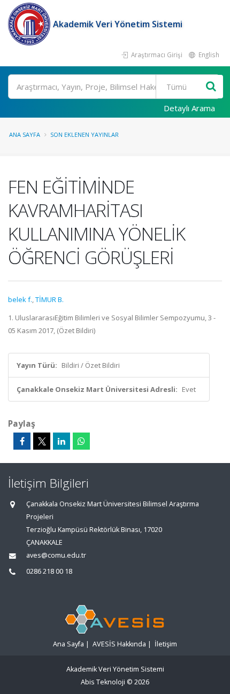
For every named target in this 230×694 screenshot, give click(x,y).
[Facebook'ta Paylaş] (21, 441)
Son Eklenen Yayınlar (84, 134)
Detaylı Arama (189, 108)
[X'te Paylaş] (41, 441)
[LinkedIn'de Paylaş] (61, 441)
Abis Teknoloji (103, 682)
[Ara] (211, 87)
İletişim (166, 644)
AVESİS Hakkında (119, 644)
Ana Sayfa (24, 134)
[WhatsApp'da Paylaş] (81, 441)
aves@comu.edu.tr (56, 555)
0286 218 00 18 (49, 571)
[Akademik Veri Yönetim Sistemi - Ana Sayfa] (30, 24)
